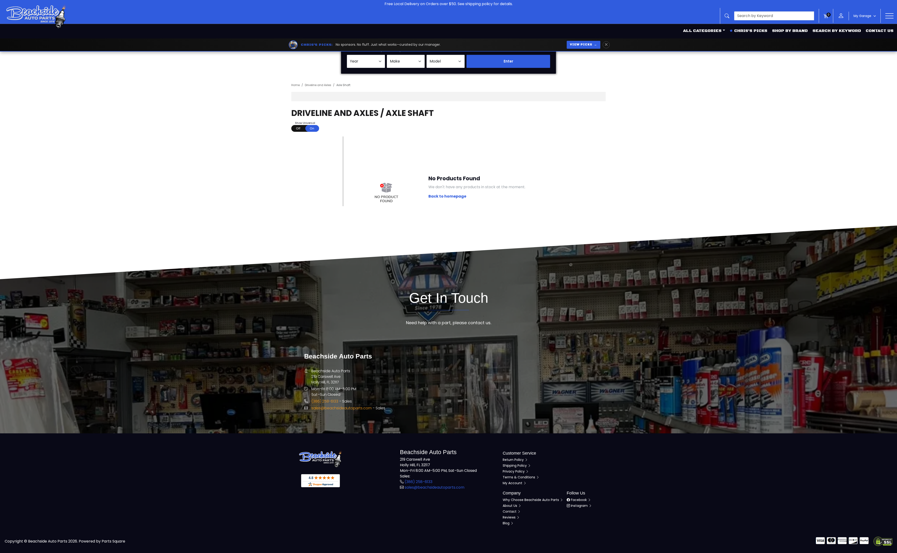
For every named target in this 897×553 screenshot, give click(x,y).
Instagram (579, 505)
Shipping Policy (515, 465)
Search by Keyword (836, 30)
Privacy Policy (514, 471)
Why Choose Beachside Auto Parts (531, 499)
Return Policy (514, 459)
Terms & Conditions (519, 477)
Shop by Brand (790, 30)
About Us (510, 505)
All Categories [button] (702, 30)
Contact (510, 511)
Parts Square (113, 541)
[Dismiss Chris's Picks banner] (606, 44)
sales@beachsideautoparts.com (341, 408)
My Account (513, 483)
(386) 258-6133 (324, 401)
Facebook (579, 499)
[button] (769, 15)
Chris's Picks (750, 30)
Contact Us (879, 30)
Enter (508, 61)
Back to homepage (447, 196)
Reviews (509, 517)
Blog (506, 523)
